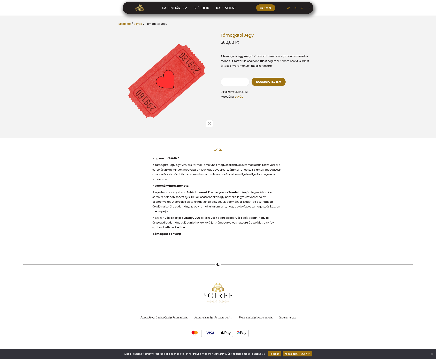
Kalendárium (175, 8)
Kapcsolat (226, 8)
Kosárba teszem (268, 82)
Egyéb (138, 24)
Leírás (218, 149)
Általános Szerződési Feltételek (164, 317)
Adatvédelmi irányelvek (297, 353)
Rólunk (201, 8)
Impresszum (287, 317)
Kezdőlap (124, 24)
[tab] (218, 149)
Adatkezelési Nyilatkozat (213, 317)
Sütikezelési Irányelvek (255, 317)
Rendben (274, 353)
